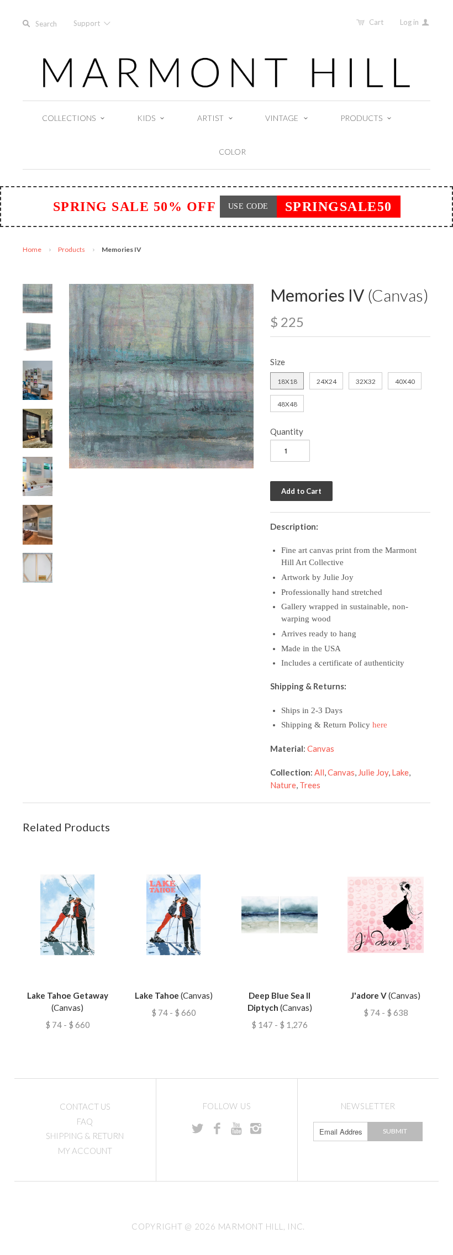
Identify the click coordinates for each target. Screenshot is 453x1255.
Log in (410, 22)
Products (71, 249)
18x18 (287, 381)
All (319, 772)
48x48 (287, 404)
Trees (309, 785)
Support (87, 23)
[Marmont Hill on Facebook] (217, 1128)
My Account (85, 1151)
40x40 (405, 381)
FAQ (85, 1121)
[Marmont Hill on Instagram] (256, 1128)
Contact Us (85, 1106)
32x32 (366, 381)
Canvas (320, 748)
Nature (283, 785)
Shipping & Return (85, 1136)
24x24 (326, 381)
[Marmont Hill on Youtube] (236, 1128)
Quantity (286, 431)
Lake (400, 772)
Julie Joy (373, 772)
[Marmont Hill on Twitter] (198, 1128)
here (379, 724)
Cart (376, 22)
